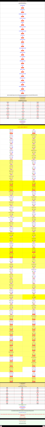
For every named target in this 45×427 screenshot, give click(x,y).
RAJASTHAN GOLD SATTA (22, 412)
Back (1, 426)
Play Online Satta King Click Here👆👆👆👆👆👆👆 (22, 123)
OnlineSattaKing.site (23, 121)
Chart (12, 130)
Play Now (11, 133)
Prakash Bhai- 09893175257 (22, 99)
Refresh (22, 12)
